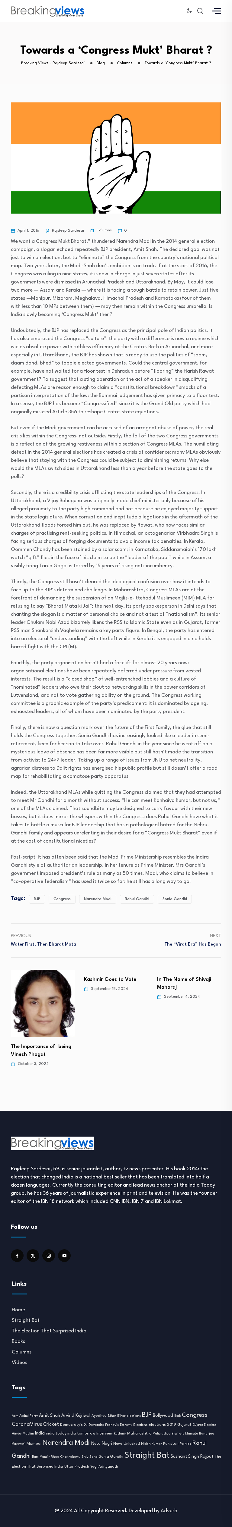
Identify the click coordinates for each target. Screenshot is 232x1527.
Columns (104, 230)
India (40, 1433)
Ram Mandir (41, 1456)
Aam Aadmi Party (25, 1416)
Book (177, 1416)
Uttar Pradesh (76, 1467)
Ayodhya (99, 1416)
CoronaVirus (27, 1424)
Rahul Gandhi (137, 899)
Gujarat (184, 1425)
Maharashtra (139, 1433)
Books (18, 1341)
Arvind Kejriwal (75, 1415)
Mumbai (34, 1444)
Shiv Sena (90, 1457)
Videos (19, 1362)
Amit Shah (49, 1415)
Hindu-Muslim (23, 1433)
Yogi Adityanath (104, 1467)
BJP (37, 899)
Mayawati (18, 1444)
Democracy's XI (74, 1425)
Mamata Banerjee (199, 1433)
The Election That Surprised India (49, 1331)
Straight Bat (26, 1320)
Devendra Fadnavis (104, 1425)
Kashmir (120, 1433)
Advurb (169, 1510)
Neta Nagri (101, 1443)
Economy (126, 1424)
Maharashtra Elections (168, 1433)
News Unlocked (126, 1444)
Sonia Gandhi (175, 899)
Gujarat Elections (204, 1425)
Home (18, 1310)
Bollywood (163, 1415)
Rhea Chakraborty (65, 1457)
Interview (104, 1433)
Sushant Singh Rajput (192, 1456)
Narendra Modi (97, 899)
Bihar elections (129, 1416)
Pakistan (171, 1444)
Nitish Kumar (151, 1444)
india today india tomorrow (70, 1433)
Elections (140, 1425)
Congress (62, 899)
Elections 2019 (162, 1425)
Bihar (112, 1415)
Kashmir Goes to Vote (37, 979)
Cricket (51, 1424)
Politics (185, 1444)
